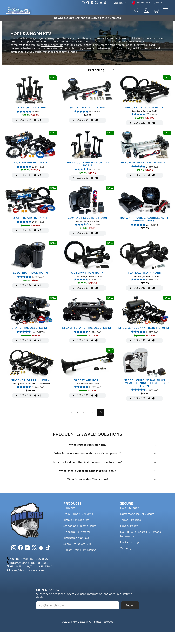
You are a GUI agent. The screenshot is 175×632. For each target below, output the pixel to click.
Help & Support (129, 507)
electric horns (39, 41)
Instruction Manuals (76, 537)
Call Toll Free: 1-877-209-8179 (29, 558)
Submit (129, 605)
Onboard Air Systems (76, 531)
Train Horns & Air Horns (78, 513)
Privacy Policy (129, 525)
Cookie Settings (130, 542)
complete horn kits (52, 44)
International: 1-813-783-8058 (29, 562)
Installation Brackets (76, 519)
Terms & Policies (130, 519)
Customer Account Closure (137, 513)
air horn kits (139, 41)
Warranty (126, 548)
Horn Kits (69, 507)
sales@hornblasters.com (27, 570)
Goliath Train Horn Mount (79, 549)
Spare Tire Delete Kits (77, 543)
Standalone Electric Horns (79, 525)
